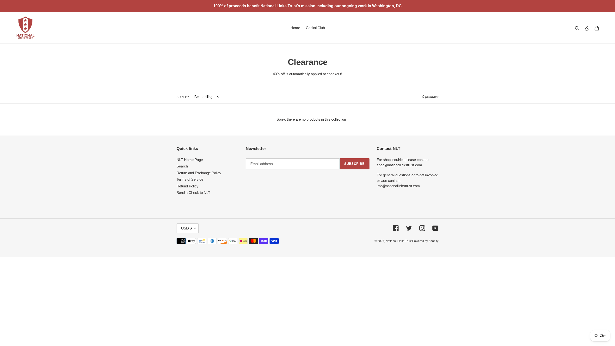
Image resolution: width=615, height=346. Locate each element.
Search (182, 166)
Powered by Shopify (425, 241)
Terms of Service (190, 179)
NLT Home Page (190, 160)
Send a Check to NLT (193, 193)
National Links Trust (399, 241)
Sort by (183, 97)
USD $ (186, 228)
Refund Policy (187, 186)
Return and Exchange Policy (199, 173)
